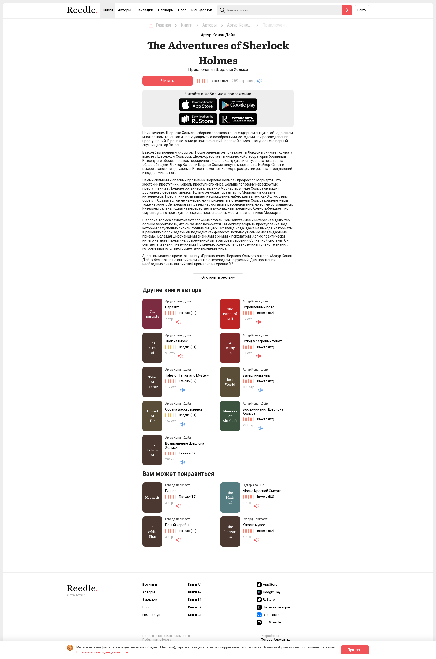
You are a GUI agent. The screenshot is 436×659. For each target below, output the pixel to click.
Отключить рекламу (218, 277)
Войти (362, 10)
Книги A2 (195, 592)
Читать (167, 80)
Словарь (165, 10)
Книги (108, 10)
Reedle (82, 10)
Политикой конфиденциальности (102, 652)
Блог (182, 10)
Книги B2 (194, 607)
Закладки (144, 10)
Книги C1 (194, 615)
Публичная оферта (156, 639)
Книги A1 (195, 584)
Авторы (124, 10)
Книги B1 (194, 599)
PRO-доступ (201, 10)
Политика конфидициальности (166, 636)
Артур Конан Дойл (218, 35)
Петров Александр (276, 639)
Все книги (149, 584)
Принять (355, 650)
